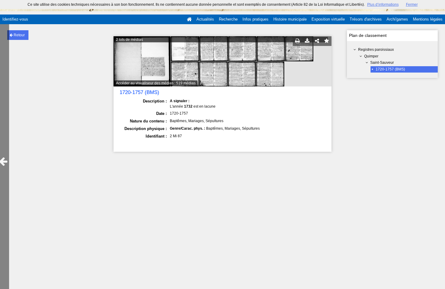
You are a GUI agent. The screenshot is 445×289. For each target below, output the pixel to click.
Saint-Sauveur (382, 62)
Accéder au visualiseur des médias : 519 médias (156, 83)
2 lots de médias (129, 39)
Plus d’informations (383, 4)
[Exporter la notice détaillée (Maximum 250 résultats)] (307, 41)
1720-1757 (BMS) (390, 69)
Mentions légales (428, 19)
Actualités (205, 19)
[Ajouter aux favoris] (326, 41)
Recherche (228, 19)
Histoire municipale (290, 19)
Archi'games (397, 19)
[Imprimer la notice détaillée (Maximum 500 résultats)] (297, 41)
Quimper (371, 56)
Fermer (412, 4)
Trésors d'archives (366, 19)
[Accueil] (189, 19)
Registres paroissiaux (376, 49)
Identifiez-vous (15, 19)
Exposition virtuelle (328, 19)
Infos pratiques (255, 19)
